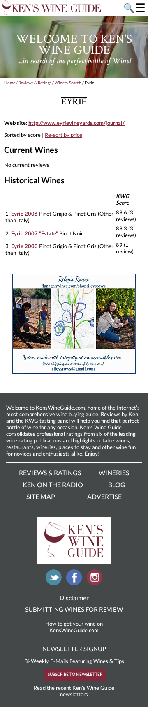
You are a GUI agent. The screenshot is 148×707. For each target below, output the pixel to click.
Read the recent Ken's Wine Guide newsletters (74, 691)
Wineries (114, 473)
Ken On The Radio (53, 484)
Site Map (40, 496)
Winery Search (68, 82)
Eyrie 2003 (25, 246)
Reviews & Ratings (34, 82)
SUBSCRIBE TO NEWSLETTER (75, 674)
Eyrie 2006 (25, 213)
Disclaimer (74, 597)
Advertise (104, 496)
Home (9, 82)
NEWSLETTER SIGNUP (74, 648)
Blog (116, 484)
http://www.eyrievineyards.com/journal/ (76, 123)
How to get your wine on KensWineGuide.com (74, 626)
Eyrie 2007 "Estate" (34, 233)
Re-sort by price (63, 134)
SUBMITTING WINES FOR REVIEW (74, 609)
